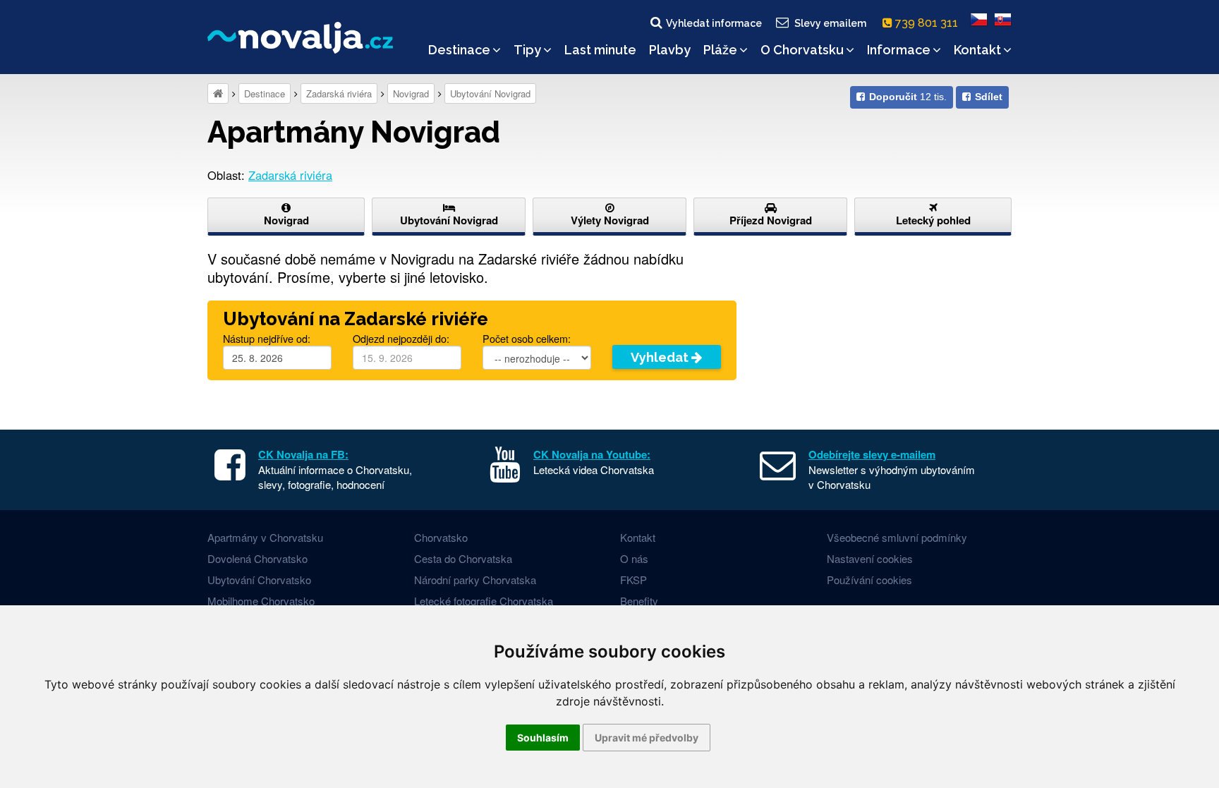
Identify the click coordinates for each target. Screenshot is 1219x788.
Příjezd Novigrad (770, 220)
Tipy (527, 49)
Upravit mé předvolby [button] (646, 738)
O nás (634, 558)
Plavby (670, 49)
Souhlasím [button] (543, 738)
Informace (898, 49)
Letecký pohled (933, 220)
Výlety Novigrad (610, 220)
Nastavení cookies (870, 558)
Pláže (720, 49)
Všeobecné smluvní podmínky (897, 537)
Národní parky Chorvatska (475, 579)
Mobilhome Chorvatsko (261, 600)
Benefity (639, 600)
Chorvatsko (441, 537)
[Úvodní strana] (218, 93)
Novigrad (411, 93)
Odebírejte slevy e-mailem (871, 454)
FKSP (633, 579)
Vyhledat (661, 357)
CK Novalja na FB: (303, 454)
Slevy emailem (830, 23)
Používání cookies (869, 579)
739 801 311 (928, 23)
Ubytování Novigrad (490, 93)
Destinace (459, 49)
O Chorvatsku (802, 49)
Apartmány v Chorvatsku (265, 537)
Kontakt (977, 49)
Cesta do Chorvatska (463, 558)
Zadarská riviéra (339, 93)
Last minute (600, 49)
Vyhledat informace (714, 23)
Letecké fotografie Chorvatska (483, 600)
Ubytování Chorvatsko (259, 579)
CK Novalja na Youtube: (591, 454)
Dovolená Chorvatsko (257, 558)
